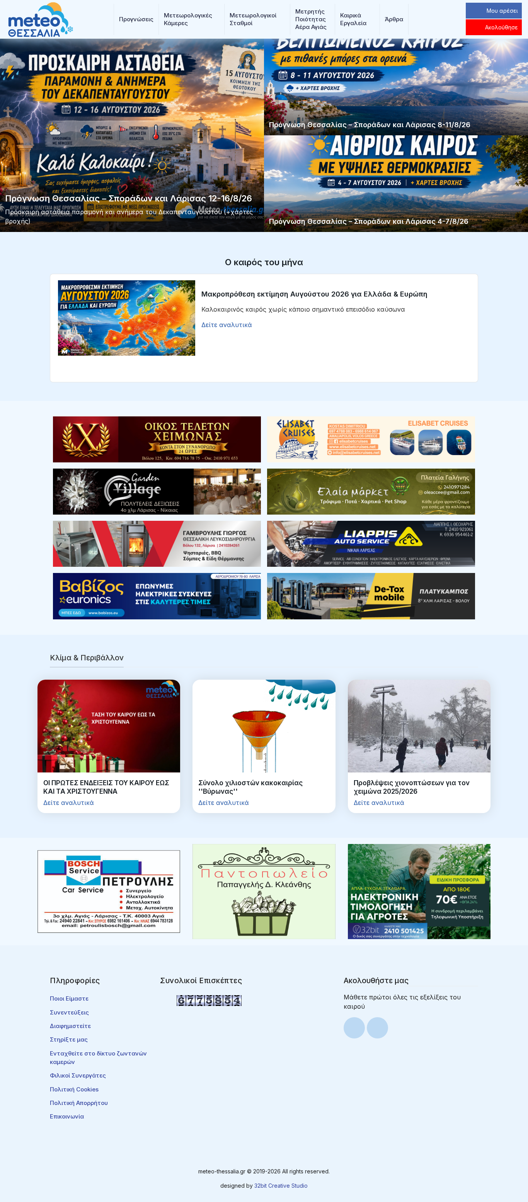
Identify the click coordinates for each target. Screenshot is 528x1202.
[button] (136, 19)
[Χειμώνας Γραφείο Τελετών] (157, 439)
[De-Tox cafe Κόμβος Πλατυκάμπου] (371, 595)
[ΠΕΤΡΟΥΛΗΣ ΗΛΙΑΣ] (108, 891)
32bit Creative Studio (281, 1185)
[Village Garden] (157, 491)
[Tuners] (419, 891)
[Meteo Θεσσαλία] (40, 18)
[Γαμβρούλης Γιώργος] (157, 543)
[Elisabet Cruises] (371, 439)
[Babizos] (157, 595)
